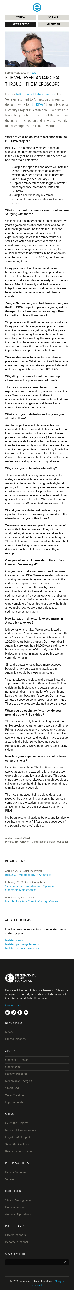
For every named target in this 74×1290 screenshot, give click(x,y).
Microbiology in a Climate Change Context (32, 901)
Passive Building (16, 1073)
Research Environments (20, 1130)
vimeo (13, 1012)
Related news (14, 940)
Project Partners (15, 1235)
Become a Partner (16, 1242)
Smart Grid (12, 1088)
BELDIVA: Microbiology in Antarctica (28, 874)
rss (26, 1012)
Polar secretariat (15, 1207)
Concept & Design (17, 1059)
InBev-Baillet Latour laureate (36, 94)
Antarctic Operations (18, 1214)
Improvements (14, 1102)
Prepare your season (18, 1151)
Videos (9, 1179)
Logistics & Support (17, 1137)
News (33, 72)
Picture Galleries (15, 1172)
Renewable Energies (18, 1081)
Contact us (12, 1005)
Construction (13, 1066)
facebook (19, 1012)
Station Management (18, 1200)
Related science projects (21, 948)
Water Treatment (15, 1095)
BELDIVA (37, 104)
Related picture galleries (20, 944)
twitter (7, 1012)
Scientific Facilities (17, 1144)
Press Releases (15, 1039)
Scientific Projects (16, 1123)
